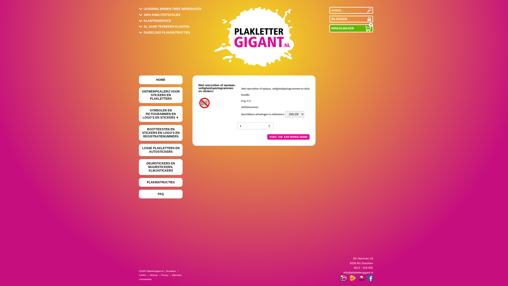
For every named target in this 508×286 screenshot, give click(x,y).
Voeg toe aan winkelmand (288, 136)
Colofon (142, 275)
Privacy (164, 275)
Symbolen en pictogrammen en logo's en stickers (159, 114)
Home (160, 79)
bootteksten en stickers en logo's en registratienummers (161, 133)
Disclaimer (171, 271)
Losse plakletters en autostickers (161, 149)
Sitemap (154, 275)
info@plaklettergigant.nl (358, 272)
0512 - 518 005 (363, 267)
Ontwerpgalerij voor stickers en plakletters (161, 95)
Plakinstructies (161, 182)
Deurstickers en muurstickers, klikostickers (160, 167)
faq (161, 194)
